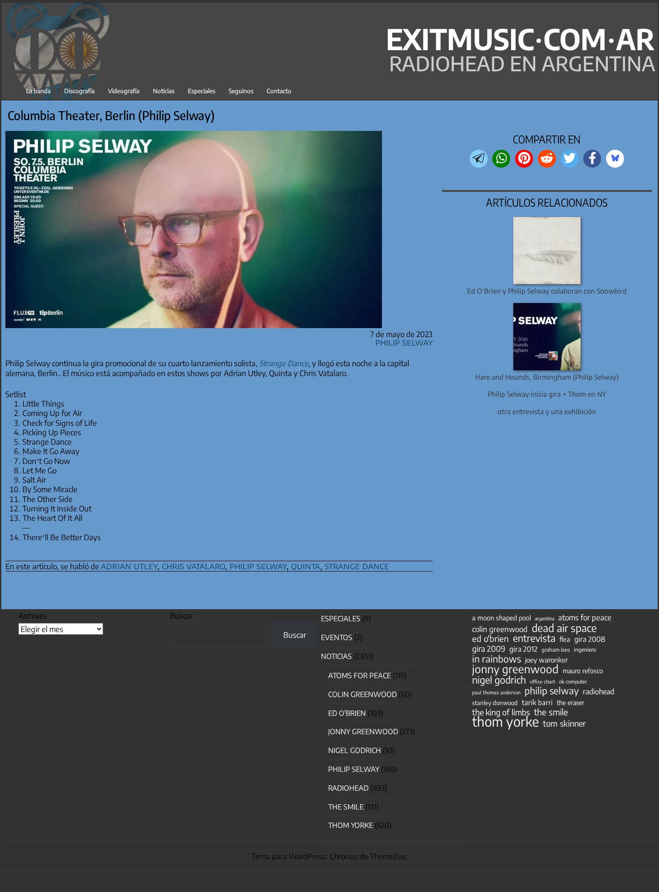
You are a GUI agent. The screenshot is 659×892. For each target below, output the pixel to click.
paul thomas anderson (496, 692)
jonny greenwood (515, 668)
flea (564, 639)
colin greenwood (500, 629)
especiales (340, 618)
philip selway (258, 565)
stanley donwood (495, 702)
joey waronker (546, 659)
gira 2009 (488, 648)
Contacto (279, 91)
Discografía (79, 91)
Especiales (201, 91)
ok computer (573, 681)
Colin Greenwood (362, 694)
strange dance (357, 565)
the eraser (570, 702)
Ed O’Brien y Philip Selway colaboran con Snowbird (547, 290)
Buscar (181, 615)
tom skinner (564, 723)
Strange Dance (283, 363)
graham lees (556, 649)
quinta (305, 565)
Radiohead (348, 788)
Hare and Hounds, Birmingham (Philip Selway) (547, 376)
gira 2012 (523, 649)
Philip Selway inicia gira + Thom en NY (547, 394)
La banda (38, 91)
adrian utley (129, 565)
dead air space (564, 628)
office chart (542, 681)
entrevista (534, 638)
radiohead (598, 691)
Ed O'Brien (347, 713)
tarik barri (537, 702)
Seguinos (241, 91)
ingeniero (585, 649)
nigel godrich (354, 750)
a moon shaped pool (501, 618)
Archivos (32, 615)
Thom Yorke (350, 825)
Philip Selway (404, 341)
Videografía (123, 91)
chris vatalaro (193, 565)
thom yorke (505, 721)
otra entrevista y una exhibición (547, 411)
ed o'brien (490, 638)
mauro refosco (583, 671)
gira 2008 (589, 639)
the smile (551, 711)
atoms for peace (584, 617)
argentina (544, 618)
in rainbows (496, 658)
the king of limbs (501, 712)
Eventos (336, 637)
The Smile (346, 806)
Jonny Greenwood (363, 731)
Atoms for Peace (359, 675)
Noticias (163, 91)
